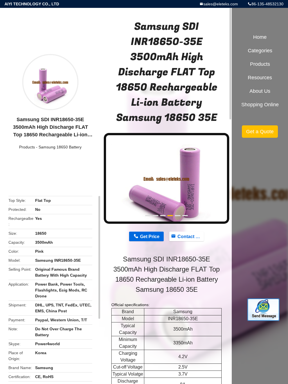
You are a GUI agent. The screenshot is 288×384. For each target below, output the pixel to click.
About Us (259, 91)
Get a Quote (260, 131)
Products (27, 147)
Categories (260, 50)
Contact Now (190, 236)
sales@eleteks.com (220, 4)
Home (260, 37)
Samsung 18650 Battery (60, 147)
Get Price (149, 236)
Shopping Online (260, 104)
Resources (260, 77)
